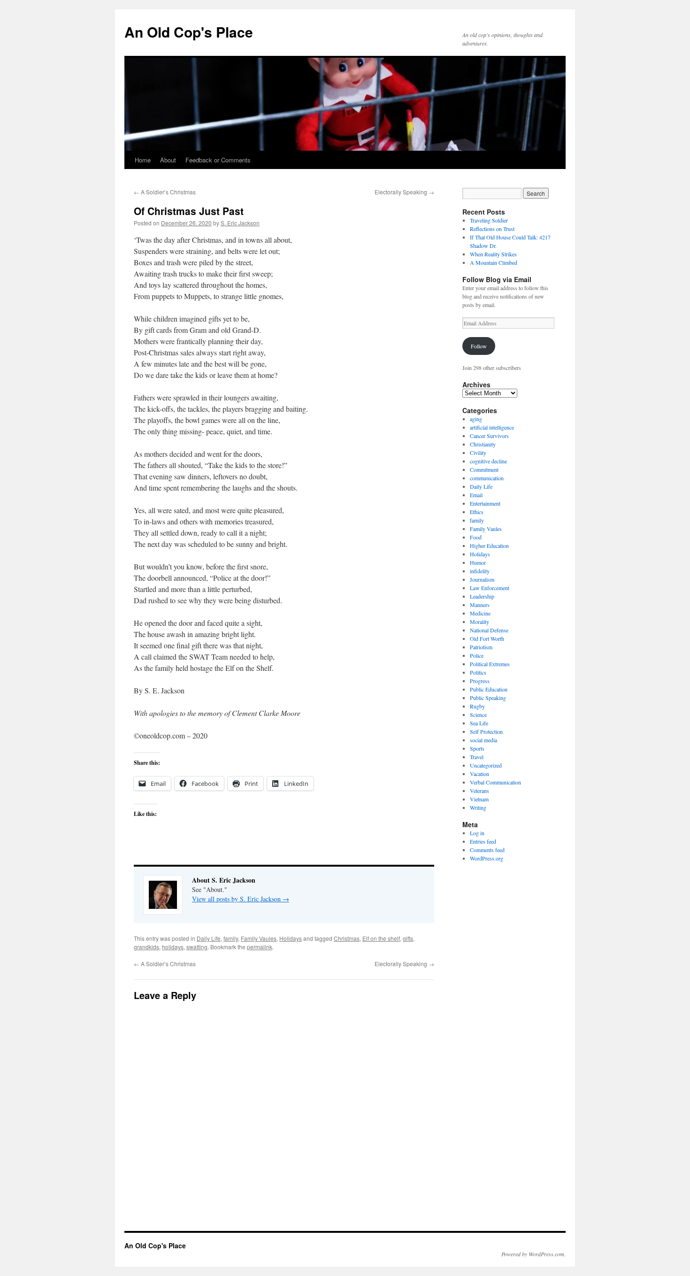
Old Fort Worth (487, 638)
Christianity (483, 444)
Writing (478, 807)
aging (476, 419)
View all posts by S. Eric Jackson (240, 898)
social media (483, 740)
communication (487, 478)
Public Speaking (488, 697)
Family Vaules (258, 938)
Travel (476, 757)
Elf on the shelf (381, 938)
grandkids (146, 947)
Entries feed (483, 841)
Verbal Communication (495, 782)
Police (476, 655)
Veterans (479, 790)
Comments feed (487, 849)
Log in (477, 833)
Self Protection (486, 731)
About (168, 159)
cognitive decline (488, 461)
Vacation (479, 773)
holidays (173, 947)
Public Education (488, 689)
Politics (478, 672)
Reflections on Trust (492, 228)
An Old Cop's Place (188, 32)
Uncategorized (486, 765)
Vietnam (479, 799)
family (230, 938)
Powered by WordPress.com (532, 1254)
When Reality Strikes (493, 254)
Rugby (477, 706)
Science (478, 714)
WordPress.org (486, 858)
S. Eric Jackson (240, 223)
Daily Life (209, 938)
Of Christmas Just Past (189, 211)
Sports (477, 748)
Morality (479, 621)
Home (143, 159)
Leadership (482, 596)
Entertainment (485, 503)
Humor (478, 562)
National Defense (489, 630)
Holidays (290, 938)
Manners (480, 604)
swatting (196, 947)
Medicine (480, 613)
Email (476, 495)
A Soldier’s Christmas (165, 192)
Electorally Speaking (404, 192)
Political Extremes (490, 664)
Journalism (482, 579)
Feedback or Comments (218, 159)
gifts (408, 938)
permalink (259, 947)
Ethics (476, 511)
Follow (479, 346)
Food (476, 537)
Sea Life (479, 723)
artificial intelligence (492, 427)
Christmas (347, 938)
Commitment (484, 469)
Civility (478, 452)
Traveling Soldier (489, 220)
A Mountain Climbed (493, 262)
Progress (480, 680)
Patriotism (481, 647)
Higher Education (489, 545)
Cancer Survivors (489, 435)
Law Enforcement (489, 588)
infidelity (480, 571)
